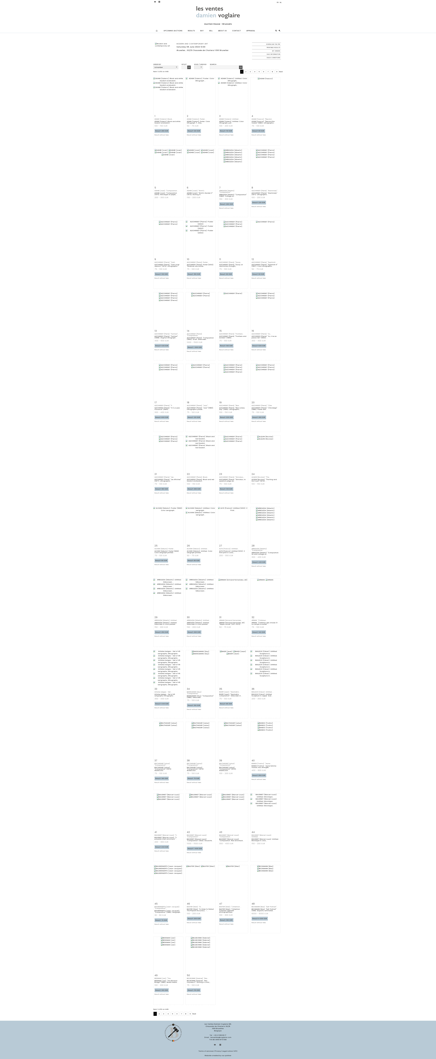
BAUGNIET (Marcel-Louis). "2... (166, 835)
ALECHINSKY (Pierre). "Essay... (230, 262)
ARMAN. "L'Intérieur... (259, 620)
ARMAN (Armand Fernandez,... (231, 620)
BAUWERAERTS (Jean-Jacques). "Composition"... (167, 907)
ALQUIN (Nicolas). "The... (261, 477)
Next (281, 72)
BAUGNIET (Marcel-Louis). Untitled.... (262, 836)
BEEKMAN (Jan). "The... (163, 978)
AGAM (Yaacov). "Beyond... (262, 119)
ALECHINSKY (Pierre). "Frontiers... (231, 334)
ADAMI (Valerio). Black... (164, 119)
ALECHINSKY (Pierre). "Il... (164, 405)
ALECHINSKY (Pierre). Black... (198, 477)
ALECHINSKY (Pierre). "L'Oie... (262, 405)
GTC (236, 1051)
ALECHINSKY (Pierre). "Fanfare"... (167, 334)
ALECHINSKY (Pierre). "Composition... (194, 334)
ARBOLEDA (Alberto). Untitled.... (166, 620)
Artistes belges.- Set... (163, 692)
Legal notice (227, 1051)
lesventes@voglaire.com (220, 1037)
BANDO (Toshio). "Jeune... (262, 763)
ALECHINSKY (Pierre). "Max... (229, 405)
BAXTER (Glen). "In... (194, 907)
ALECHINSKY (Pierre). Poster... (198, 262)
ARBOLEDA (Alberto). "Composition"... (227, 191)
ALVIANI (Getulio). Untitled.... (198, 549)
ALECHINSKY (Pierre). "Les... (165, 477)
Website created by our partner (218, 1055)
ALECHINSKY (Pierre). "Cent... (165, 262)
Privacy (218, 1051)
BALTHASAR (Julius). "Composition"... (162, 764)
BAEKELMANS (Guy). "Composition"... (194, 692)
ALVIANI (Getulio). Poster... (165, 549)
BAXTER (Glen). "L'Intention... (230, 907)
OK (189, 67)
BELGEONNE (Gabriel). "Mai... (198, 978)
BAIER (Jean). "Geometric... (229, 692)
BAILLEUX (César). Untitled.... (263, 692)
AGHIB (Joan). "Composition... (166, 191)
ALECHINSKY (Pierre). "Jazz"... (198, 405)
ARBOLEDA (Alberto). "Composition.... (259, 549)
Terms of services (206, 1051)
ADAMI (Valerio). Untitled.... (229, 119)
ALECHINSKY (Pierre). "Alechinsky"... (265, 191)
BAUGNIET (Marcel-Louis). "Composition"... (197, 836)
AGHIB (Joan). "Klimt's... (196, 191)
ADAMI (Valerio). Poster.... (197, 119)
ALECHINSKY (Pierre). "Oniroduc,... (232, 477)
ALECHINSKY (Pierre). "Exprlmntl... (264, 262)
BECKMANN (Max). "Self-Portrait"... (265, 907)
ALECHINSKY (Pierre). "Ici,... (262, 334)
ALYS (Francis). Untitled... (229, 549)
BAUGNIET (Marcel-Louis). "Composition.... (229, 836)
